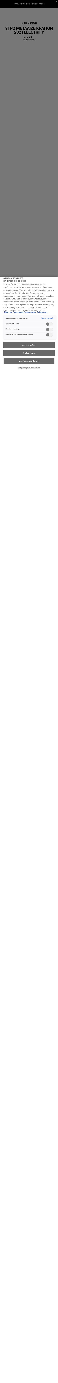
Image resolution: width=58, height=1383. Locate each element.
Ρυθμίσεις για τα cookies (29, 368)
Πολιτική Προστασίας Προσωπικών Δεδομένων (26, 312)
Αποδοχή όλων (29, 353)
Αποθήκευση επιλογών (29, 361)
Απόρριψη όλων (29, 345)
